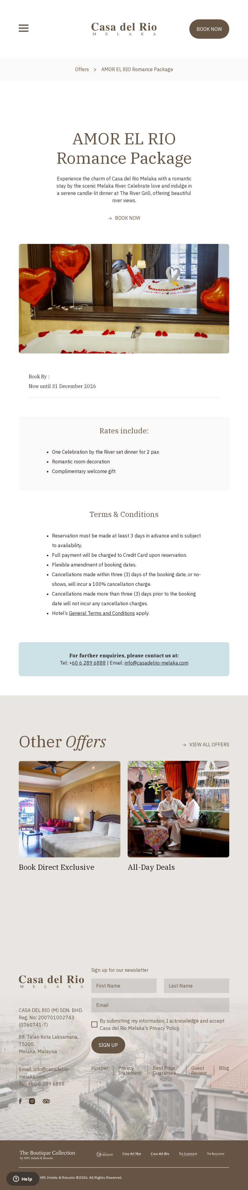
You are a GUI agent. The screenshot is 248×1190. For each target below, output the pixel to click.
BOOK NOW (209, 29)
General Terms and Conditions (102, 613)
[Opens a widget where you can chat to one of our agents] (22, 1179)
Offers (82, 69)
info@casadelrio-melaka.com (156, 663)
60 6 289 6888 (89, 663)
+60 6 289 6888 (46, 1084)
